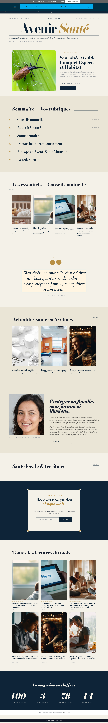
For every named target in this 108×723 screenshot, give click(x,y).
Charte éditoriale (41, 1)
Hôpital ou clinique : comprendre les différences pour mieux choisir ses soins (54, 372)
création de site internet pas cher (53, 716)
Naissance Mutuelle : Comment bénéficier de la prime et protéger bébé (83, 658)
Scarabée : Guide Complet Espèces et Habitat (78, 62)
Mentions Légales (50, 720)
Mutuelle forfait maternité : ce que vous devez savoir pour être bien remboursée (42, 231)
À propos (32, 1)
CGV (57, 720)
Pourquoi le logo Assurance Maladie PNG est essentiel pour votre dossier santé (64, 231)
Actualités (82, 7)
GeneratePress (67, 712)
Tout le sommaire (92, 12)
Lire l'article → (67, 87)
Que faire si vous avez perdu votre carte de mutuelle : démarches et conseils (25, 658)
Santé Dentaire (36, 7)
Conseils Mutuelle (25, 7)
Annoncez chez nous (52, 1)
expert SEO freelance (65, 716)
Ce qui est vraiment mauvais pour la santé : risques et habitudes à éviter (82, 372)
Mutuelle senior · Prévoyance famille (70, 12)
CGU (61, 720)
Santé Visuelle (73, 7)
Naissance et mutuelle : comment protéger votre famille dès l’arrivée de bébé (21, 231)
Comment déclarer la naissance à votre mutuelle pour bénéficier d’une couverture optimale (86, 232)
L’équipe (62, 1)
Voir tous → (12, 189)
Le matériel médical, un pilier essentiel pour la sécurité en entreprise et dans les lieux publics (25, 372)
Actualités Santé (47, 7)
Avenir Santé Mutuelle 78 (72, 1)
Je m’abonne (65, 519)
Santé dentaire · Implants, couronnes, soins (40, 12)
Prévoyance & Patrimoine (60, 7)
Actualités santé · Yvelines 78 (12, 12)
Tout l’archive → (94, 551)
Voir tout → (96, 317)
